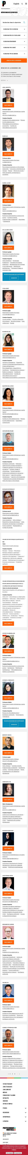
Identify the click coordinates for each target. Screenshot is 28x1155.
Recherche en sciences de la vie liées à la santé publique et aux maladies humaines (14, 968)
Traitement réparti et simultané (11, 908)
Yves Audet (6, 288)
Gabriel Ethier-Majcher (10, 1027)
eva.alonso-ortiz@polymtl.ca (10, 255)
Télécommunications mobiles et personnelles (14, 377)
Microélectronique (16, 321)
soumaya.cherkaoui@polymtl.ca (11, 708)
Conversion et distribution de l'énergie (12, 863)
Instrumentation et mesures (17, 370)
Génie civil (5, 596)
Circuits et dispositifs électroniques (12, 1058)
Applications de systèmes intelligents (12, 465)
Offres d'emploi (7, 1104)
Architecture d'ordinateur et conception (13, 473)
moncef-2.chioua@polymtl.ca (10, 761)
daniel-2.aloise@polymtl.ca (10, 210)
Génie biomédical (7, 260)
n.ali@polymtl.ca (7, 162)
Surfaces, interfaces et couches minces (12, 1062)
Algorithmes (22, 219)
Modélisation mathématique (15, 867)
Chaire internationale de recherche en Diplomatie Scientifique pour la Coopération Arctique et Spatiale (14, 584)
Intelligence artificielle (9, 463)
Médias (5, 1092)
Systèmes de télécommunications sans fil (13, 1013)
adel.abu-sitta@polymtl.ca (9, 115)
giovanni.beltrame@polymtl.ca (10, 458)
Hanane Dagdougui (8, 830)
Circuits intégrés (7, 319)
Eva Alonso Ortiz (8, 229)
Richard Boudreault (9, 489)
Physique (5, 550)
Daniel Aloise (6, 183)
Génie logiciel (6, 475)
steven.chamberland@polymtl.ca (11, 661)
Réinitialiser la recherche (14, 60)
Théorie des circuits (19, 170)
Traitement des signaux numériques (12, 816)
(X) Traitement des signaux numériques (11, 74)
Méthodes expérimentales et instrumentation (14, 1067)
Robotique (18, 463)
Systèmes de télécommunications (11, 120)
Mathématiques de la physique (16, 560)
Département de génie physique (11, 545)
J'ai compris (9, 1153)
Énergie (10, 170)
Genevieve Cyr (7, 781)
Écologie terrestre (7, 619)
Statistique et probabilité (9, 1015)
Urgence (5, 1101)
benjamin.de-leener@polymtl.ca (11, 952)
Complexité (21, 556)
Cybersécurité (6, 422)
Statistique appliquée (13, 769)
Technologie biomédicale (9, 957)
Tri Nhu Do (6, 982)
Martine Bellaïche (8, 386)
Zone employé (7, 1089)
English (16, 4)
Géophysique (14, 615)
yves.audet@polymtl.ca (9, 314)
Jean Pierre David (8, 875)
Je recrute (14, 278)
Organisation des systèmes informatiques (13, 478)
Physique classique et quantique (11, 552)
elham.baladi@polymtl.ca (9, 357)
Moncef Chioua (7, 735)
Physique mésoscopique (16, 1066)
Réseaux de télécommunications (11, 712)
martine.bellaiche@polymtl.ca (10, 413)
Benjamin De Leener (8, 924)
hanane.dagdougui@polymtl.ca (10, 858)
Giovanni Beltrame (8, 431)
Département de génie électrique (11, 160)
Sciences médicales (14, 970)
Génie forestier (21, 598)
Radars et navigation (8, 372)
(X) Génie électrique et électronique (11, 76)
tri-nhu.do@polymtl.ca (8, 1008)
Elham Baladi (6, 331)
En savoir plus (17, 1153)
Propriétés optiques (8, 1064)
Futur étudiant (7, 1084)
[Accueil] (4, 3)
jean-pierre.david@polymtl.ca (10, 901)
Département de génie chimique (11, 513)
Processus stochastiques (9, 562)
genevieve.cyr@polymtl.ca (9, 809)
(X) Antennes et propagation (8, 72)
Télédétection (6, 615)
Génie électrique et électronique (11, 480)
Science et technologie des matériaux (12, 606)
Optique (11, 550)
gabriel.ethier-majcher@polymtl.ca (12, 1053)
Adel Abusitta (7, 87)
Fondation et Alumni (9, 1095)
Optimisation (6, 221)
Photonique (17, 550)
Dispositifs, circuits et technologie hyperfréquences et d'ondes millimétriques (13, 364)
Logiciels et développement (18, 477)
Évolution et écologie (16, 617)
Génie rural (13, 598)
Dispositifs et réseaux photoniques (11, 522)
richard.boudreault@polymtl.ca (11, 515)
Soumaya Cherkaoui (8, 680)
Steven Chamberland (9, 633)
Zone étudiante (7, 1087)
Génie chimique (17, 520)
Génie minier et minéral (9, 600)
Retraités (6, 1098)
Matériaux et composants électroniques (13, 1060)
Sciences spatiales (15, 471)
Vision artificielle (7, 962)
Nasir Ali (5, 136)
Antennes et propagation (9, 362)
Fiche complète (8, 105)
